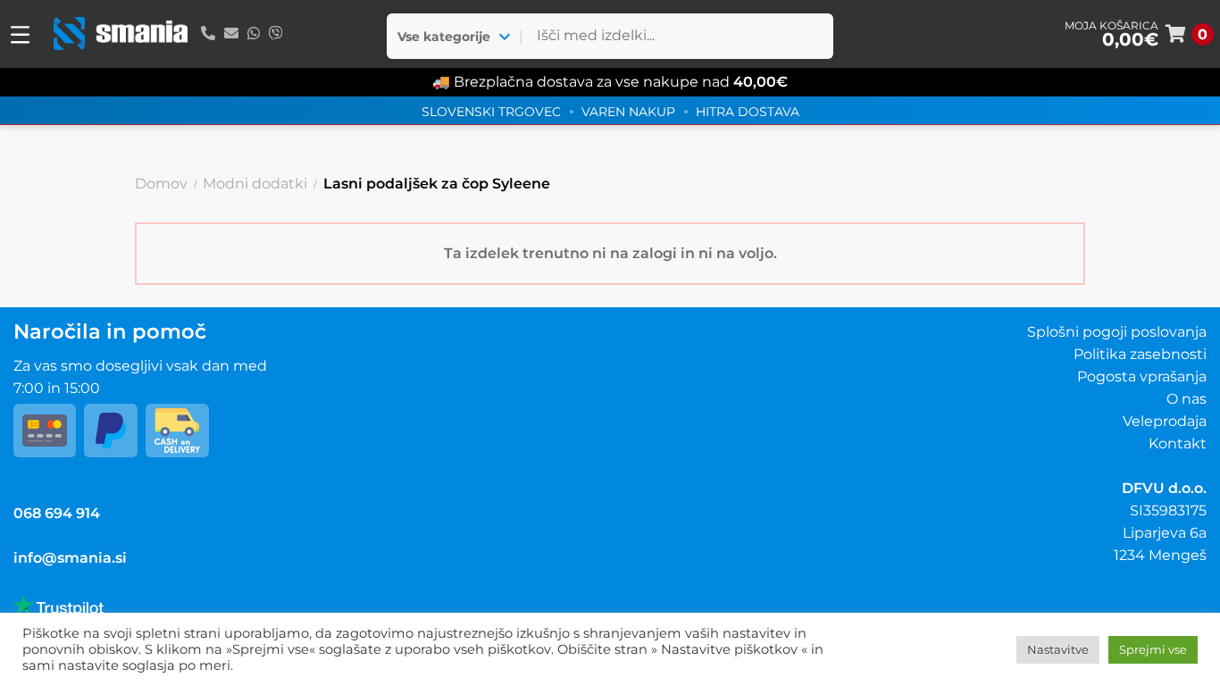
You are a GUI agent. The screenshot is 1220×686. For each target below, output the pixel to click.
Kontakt (1178, 443)
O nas (1186, 398)
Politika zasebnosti (1140, 354)
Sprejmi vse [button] (1153, 649)
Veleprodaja (1165, 421)
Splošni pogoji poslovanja (1117, 331)
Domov (161, 183)
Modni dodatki (255, 183)
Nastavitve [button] (1058, 649)
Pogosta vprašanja (1142, 376)
